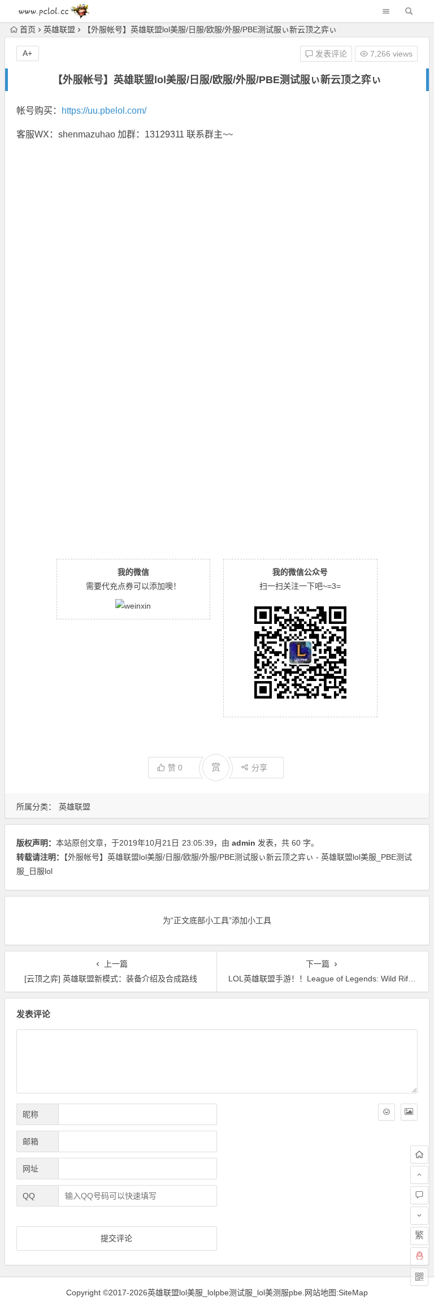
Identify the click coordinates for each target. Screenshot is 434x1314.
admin (243, 842)
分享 (259, 767)
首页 (28, 29)
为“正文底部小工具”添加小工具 (217, 920)
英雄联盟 (59, 29)
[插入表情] (386, 1112)
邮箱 (30, 1141)
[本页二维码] (419, 1277)
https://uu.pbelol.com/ (104, 110)
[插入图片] (409, 1112)
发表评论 (330, 53)
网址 (30, 1168)
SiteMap (353, 1292)
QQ (29, 1195)
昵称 (30, 1114)
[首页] (419, 1154)
